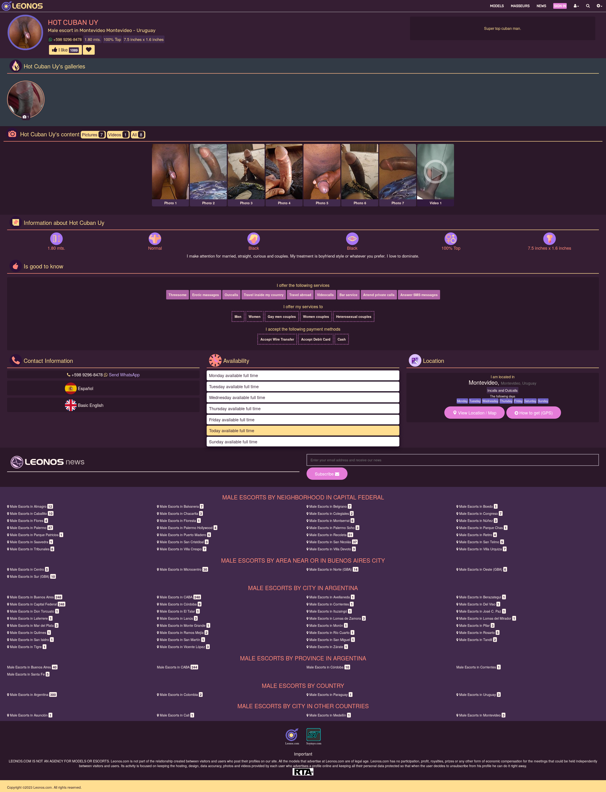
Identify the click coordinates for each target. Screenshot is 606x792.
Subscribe (325, 474)
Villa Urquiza (482, 549)
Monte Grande (184, 625)
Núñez (478, 520)
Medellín (329, 715)
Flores (28, 520)
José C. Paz (482, 611)
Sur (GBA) (32, 576)
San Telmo (481, 541)
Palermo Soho (333, 527)
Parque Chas (483, 527)
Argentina (33, 694)
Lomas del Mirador (487, 618)
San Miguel (331, 639)
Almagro (31, 506)
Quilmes (30, 632)
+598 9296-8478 (67, 39)
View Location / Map (476, 412)
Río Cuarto (331, 632)
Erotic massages (205, 294)
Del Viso (479, 604)
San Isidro (31, 639)
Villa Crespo (182, 549)
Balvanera (181, 506)
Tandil (477, 639)
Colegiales (331, 513)
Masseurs (520, 6)
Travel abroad (300, 294)
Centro (29, 569)
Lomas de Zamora (337, 618)
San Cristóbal (184, 541)
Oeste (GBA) (482, 569)
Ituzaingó (330, 611)
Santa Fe (28, 674)
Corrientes (331, 604)
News (541, 6)
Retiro (477, 534)
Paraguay (330, 694)
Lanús (178, 618)
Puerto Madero (185, 534)
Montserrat (331, 520)
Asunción (30, 715)
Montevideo (481, 715)
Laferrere (31, 618)
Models (497, 6)
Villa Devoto (332, 549)
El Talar (179, 611)
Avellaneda (331, 597)
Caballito (31, 513)
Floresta (180, 520)
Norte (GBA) (333, 569)
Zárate (328, 646)
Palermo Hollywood (188, 527)
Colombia (181, 694)
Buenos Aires (35, 597)
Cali (176, 715)
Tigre (27, 646)
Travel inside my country (264, 294)
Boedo (478, 506)
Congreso (480, 513)
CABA (180, 597)
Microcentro (183, 569)
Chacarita (181, 513)
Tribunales (31, 549)
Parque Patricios (36, 534)
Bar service (348, 294)
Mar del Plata (34, 625)
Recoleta (330, 534)
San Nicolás (333, 541)
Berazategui (482, 597)
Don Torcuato (34, 611)
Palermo (31, 527)
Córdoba (180, 604)
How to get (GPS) (535, 412)
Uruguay (479, 694)
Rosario (479, 632)
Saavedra (31, 541)
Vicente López (184, 646)
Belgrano (330, 506)
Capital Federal (37, 604)
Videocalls (325, 294)
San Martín (182, 639)
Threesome (178, 294)
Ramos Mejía (183, 632)
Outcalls (231, 294)
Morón (328, 625)
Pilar (476, 625)
